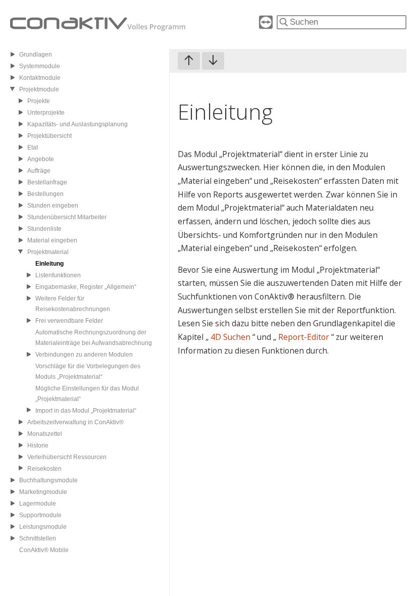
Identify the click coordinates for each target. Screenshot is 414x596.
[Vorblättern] (213, 61)
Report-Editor (304, 336)
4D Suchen (231, 336)
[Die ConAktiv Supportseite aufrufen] (266, 26)
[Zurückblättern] (189, 61)
